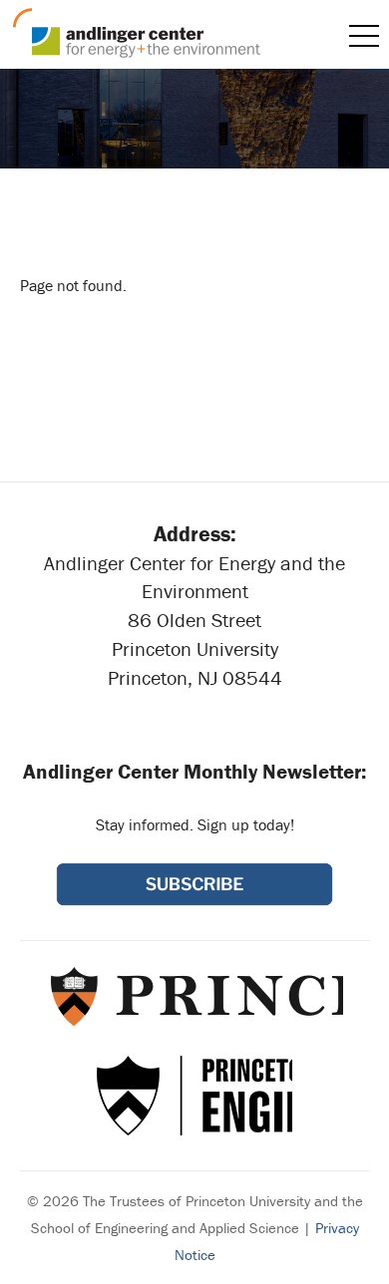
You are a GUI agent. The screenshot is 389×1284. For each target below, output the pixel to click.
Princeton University (195, 996)
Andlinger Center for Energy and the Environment (136, 33)
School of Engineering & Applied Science (194, 1095)
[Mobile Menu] (364, 36)
